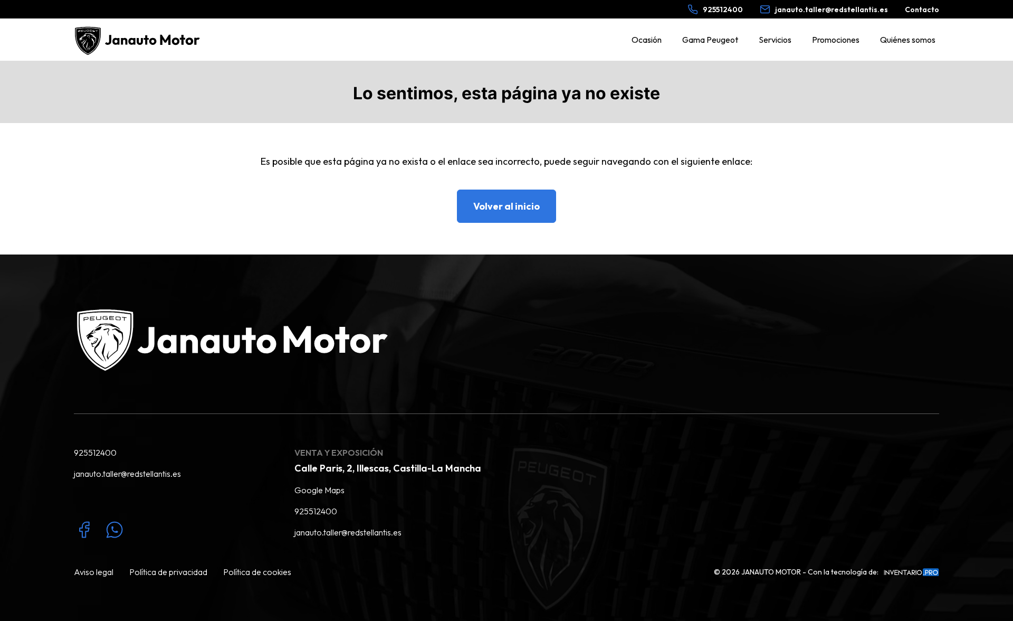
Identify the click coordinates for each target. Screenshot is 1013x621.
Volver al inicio (506, 206)
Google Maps (319, 490)
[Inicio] (139, 39)
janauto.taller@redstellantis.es (127, 473)
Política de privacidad (168, 572)
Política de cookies (257, 572)
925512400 (95, 452)
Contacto (922, 9)
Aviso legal (93, 572)
